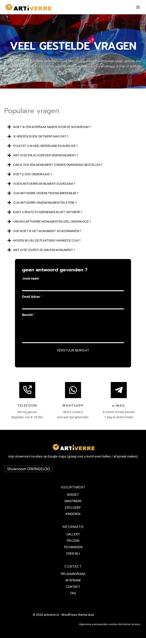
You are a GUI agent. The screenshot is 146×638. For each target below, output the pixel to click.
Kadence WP (104, 614)
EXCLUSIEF (73, 507)
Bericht (28, 315)
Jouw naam (30, 278)
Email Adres (32, 296)
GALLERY (73, 534)
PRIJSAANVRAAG (73, 574)
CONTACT (73, 586)
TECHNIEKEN (73, 547)
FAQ (73, 593)
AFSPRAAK (73, 580)
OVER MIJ (73, 553)
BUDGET (73, 494)
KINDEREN (73, 514)
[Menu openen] (138, 7)
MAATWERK (73, 501)
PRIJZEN (73, 540)
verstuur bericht (73, 350)
